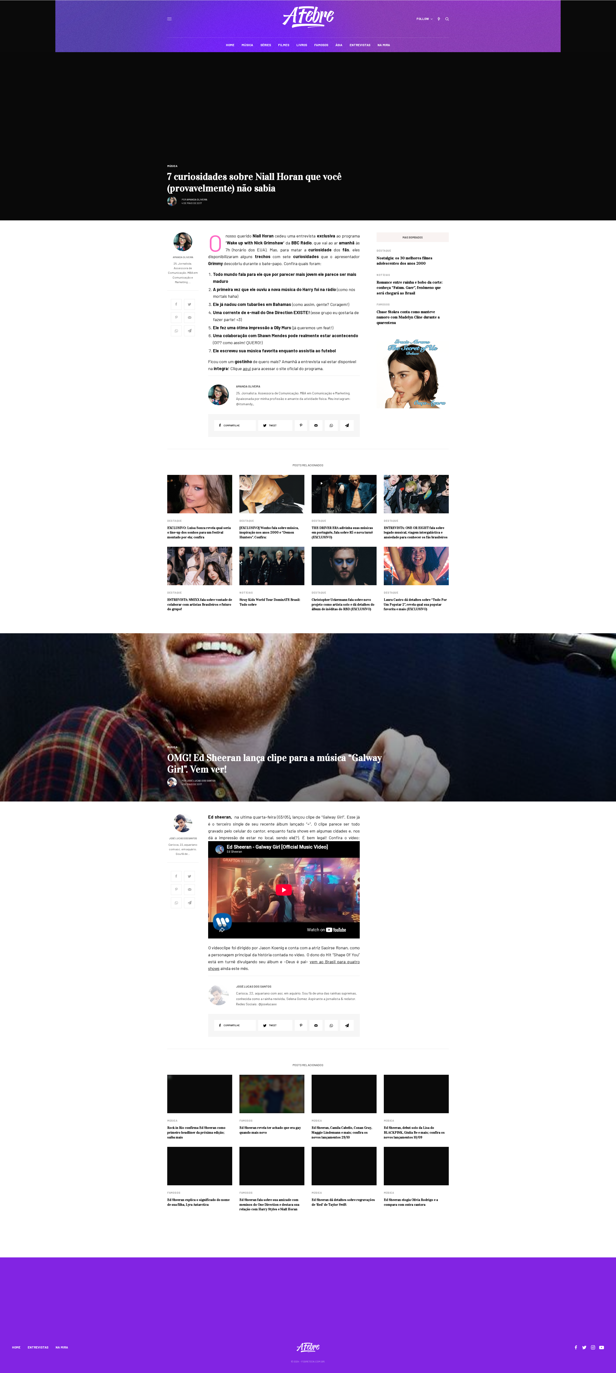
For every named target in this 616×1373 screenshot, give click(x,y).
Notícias (383, 274)
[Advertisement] (308, 1303)
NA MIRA (62, 1347)
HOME (16, 1347)
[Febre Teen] (308, 17)
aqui (247, 368)
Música (172, 166)
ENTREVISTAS (38, 1347)
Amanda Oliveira (197, 199)
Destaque (384, 250)
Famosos (383, 304)
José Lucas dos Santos (201, 780)
